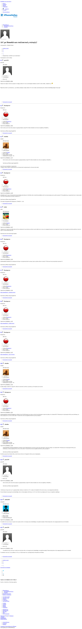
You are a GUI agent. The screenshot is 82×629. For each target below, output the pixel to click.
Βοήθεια (4, 624)
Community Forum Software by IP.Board (8, 626)
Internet (4, 605)
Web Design (2, 615)
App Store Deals (6, 601)
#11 (1, 392)
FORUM (4, 4)
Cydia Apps (5, 600)
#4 (1, 173)
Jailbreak (4, 598)
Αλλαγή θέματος (6, 622)
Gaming (4, 603)
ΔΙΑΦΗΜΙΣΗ (3, 618)
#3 (1, 136)
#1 (1, 60)
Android (4, 604)
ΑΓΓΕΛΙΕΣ (5, 6)
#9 (1, 332)
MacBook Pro (5, 610)
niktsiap (8, 223)
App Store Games (6, 596)
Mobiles (4, 606)
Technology (5, 607)
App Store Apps (6, 597)
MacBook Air (5, 609)
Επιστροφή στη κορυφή (7, 101)
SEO (7, 615)
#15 (1, 527)
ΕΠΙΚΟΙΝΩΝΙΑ (3, 619)
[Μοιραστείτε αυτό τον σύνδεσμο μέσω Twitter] (3, 570)
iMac (4, 612)
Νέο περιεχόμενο (6, 12)
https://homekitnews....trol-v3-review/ (7, 354)
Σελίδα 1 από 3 (6, 48)
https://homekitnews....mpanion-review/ (7, 292)
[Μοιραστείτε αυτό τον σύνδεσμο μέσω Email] (3, 574)
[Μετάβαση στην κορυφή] (0, 620)
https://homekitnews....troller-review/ (7, 323)
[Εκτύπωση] (3, 575)
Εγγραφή (4, 9)
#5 (1, 207)
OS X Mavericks (6, 613)
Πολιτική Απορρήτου (7, 593)
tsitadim (8, 152)
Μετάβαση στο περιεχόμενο (5, 1)
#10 (1, 363)
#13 (1, 459)
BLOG (4, 3)
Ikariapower (9, 121)
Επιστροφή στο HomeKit (5, 567)
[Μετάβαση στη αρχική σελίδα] (8, 17)
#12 (1, 424)
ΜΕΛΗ (4, 5)
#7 (1, 270)
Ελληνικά (5, 623)
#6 (1, 239)
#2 (1, 105)
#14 (1, 499)
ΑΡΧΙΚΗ (2, 616)
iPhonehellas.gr (6, 590)
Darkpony (12, 615)
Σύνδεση (7, 8)
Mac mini (4, 611)
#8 (1, 301)
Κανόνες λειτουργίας (7, 594)
